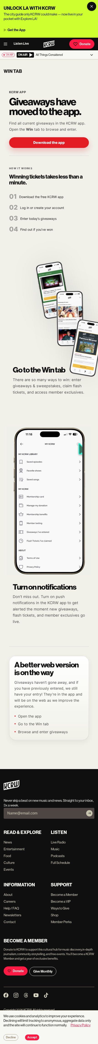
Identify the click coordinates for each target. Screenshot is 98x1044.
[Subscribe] (89, 813)
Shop (54, 915)
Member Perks (61, 922)
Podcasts (57, 856)
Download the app (49, 142)
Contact (10, 922)
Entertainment (14, 849)
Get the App (17, 30)
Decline (11, 1037)
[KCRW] (11, 789)
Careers (9, 901)
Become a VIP (61, 901)
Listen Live (21, 44)
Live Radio (58, 842)
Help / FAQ (11, 908)
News (8, 842)
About (8, 895)
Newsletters (12, 915)
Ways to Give (60, 908)
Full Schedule (60, 863)
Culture (9, 863)
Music (55, 849)
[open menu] (7, 44)
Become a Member (64, 895)
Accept (32, 1037)
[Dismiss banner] (91, 6)
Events (9, 869)
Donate (85, 44)
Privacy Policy (80, 1025)
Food (7, 856)
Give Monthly (42, 971)
